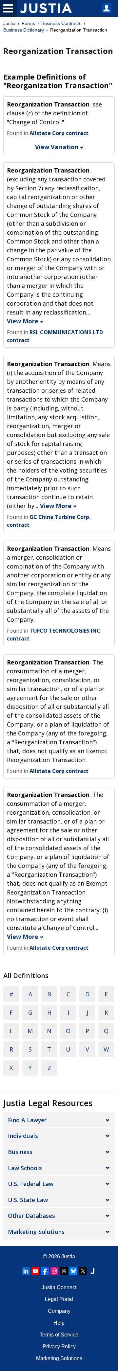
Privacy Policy (59, 1346)
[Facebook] (45, 1271)
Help (59, 1323)
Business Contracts (61, 23)
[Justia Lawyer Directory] (92, 1271)
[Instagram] (54, 1271)
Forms (28, 23)
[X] (83, 1271)
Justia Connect (59, 1287)
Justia (9, 23)
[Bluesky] (73, 1271)
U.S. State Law (28, 1200)
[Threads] (64, 1271)
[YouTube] (35, 1271)
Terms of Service (59, 1334)
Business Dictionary (23, 30)
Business (20, 1152)
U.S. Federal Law (30, 1184)
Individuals (23, 1136)
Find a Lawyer (27, 1120)
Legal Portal (59, 1299)
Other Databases (31, 1216)
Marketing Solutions (36, 1232)
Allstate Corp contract (59, 133)
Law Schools (25, 1168)
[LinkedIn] (26, 1271)
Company (59, 1311)
